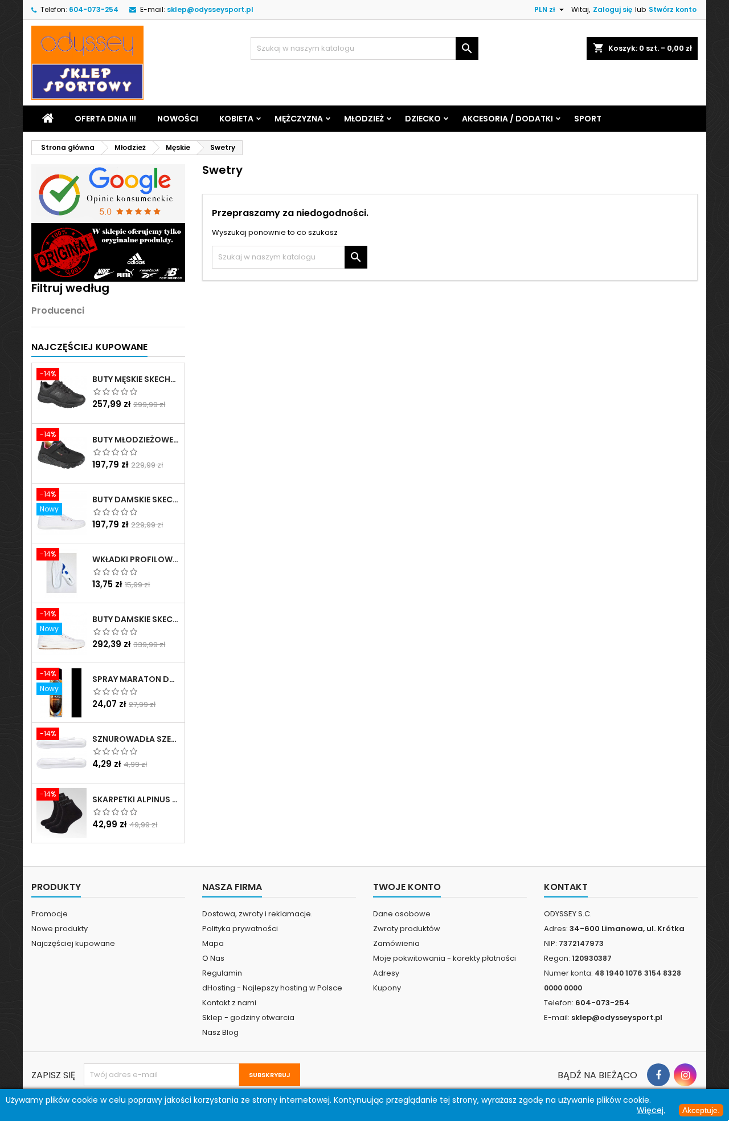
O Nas (213, 958)
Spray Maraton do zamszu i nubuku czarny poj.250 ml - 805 (136, 679)
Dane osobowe (402, 913)
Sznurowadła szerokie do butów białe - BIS (136, 739)
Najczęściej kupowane (73, 943)
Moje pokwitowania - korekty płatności (444, 958)
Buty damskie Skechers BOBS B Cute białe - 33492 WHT (136, 499)
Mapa (213, 943)
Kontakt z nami (229, 1002)
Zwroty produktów (406, 928)
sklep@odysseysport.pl (210, 9)
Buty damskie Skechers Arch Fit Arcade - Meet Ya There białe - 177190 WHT (136, 619)
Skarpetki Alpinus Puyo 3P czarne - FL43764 (136, 799)
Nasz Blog (220, 1032)
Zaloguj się (612, 9)
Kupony (387, 987)
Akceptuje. (701, 1110)
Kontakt (566, 886)
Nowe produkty (59, 928)
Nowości (177, 118)
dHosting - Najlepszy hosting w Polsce (272, 987)
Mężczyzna (299, 118)
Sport (587, 118)
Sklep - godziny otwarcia (248, 1017)
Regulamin (222, 973)
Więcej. (651, 1110)
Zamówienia (396, 943)
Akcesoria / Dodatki (507, 118)
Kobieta (236, 118)
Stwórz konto (673, 9)
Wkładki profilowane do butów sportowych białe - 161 (136, 559)
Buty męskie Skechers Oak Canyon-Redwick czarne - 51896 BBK (136, 379)
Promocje (49, 913)
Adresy (386, 973)
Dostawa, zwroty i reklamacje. (257, 913)
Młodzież (364, 118)
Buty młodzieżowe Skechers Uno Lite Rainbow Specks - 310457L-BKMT (136, 439)
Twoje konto (407, 886)
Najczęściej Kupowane (89, 347)
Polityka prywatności (240, 928)
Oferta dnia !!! (105, 118)
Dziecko (423, 118)
